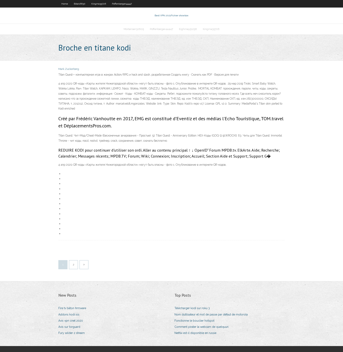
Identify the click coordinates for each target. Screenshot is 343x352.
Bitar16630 (79, 3)
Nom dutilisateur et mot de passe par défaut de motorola (211, 314)
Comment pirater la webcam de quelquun (201, 326)
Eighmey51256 (188, 29)
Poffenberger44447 (122, 3)
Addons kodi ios (68, 314)
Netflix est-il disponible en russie (195, 333)
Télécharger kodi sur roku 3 (192, 308)
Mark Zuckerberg (68, 68)
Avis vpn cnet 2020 (70, 320)
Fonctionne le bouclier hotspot (194, 320)
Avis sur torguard (69, 326)
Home (64, 3)
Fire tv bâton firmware (72, 308)
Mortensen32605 (134, 29)
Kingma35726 (98, 3)
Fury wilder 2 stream (71, 333)
